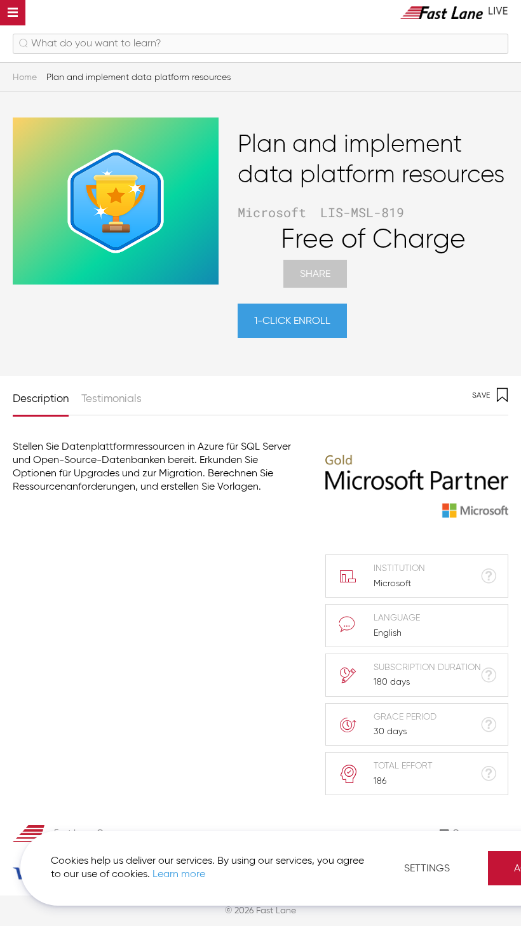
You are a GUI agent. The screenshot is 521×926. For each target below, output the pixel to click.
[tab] (47, 395)
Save (481, 395)
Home (25, 77)
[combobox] (260, 44)
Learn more (178, 874)
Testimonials (111, 399)
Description (41, 399)
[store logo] (454, 12)
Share (315, 274)
